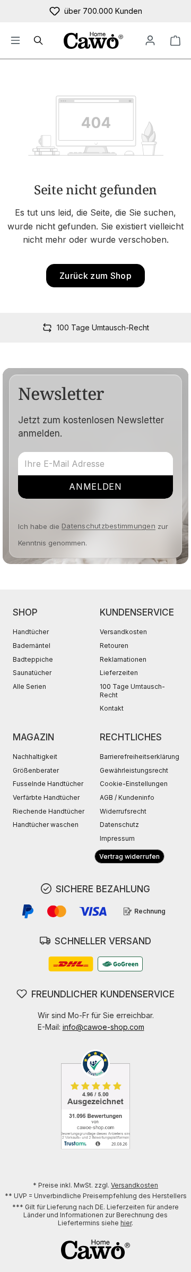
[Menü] (15, 40)
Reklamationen (123, 659)
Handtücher (31, 632)
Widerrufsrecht (123, 811)
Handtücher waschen (46, 825)
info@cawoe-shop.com (103, 1026)
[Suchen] (38, 40)
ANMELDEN (95, 486)
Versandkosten (123, 632)
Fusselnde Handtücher (48, 784)
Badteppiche (33, 659)
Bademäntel (31, 646)
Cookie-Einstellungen (134, 784)
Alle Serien (29, 686)
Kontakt (112, 708)
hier (126, 1223)
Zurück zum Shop (95, 275)
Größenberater (36, 770)
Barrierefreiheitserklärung (139, 757)
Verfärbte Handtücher (46, 797)
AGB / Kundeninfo (127, 797)
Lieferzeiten (119, 673)
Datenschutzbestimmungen (108, 526)
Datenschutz (119, 825)
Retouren (114, 646)
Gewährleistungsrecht (134, 770)
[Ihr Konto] (150, 40)
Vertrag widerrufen (129, 856)
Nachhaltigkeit (35, 757)
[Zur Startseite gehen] (93, 40)
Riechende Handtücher (48, 811)
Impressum (117, 838)
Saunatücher (32, 673)
